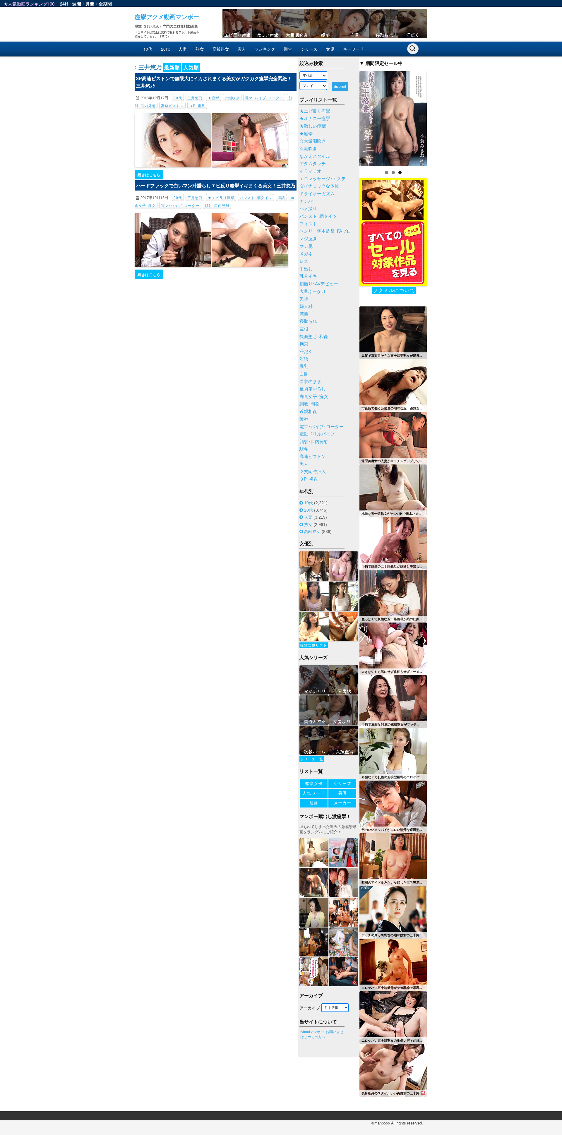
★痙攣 (213, 97)
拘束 (303, 344)
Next (437, 117)
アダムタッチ (312, 163)
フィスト (308, 224)
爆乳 (303, 366)
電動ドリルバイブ (317, 434)
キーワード (353, 49)
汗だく (306, 351)
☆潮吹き (232, 97)
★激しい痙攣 (312, 126)
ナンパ (306, 201)
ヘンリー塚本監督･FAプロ (325, 231)
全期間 (105, 4)
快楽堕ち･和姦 (313, 336)
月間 (89, 4)
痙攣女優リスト (313, 645)
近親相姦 (308, 411)
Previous (349, 117)
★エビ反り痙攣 (221, 197)
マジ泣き (308, 238)
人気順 (191, 67)
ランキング (265, 49)
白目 (303, 374)
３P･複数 (197, 105)
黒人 (303, 464)
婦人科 (306, 306)
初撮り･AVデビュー (318, 284)
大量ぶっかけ (312, 291)
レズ (303, 261)
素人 (242, 49)
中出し (306, 269)
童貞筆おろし (312, 389)
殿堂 (288, 49)
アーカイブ (309, 1008)
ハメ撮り (308, 208)
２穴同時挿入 (312, 471)
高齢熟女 (221, 49)
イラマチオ (310, 171)
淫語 (281, 197)
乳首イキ (308, 276)
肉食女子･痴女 (313, 396)
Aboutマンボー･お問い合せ (322, 1032)
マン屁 (306, 246)
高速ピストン (172, 105)
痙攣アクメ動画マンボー (167, 16)
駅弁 (303, 449)
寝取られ (308, 321)
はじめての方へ (313, 1037)
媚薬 (303, 314)
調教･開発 (309, 404)
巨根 (303, 329)
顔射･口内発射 (217, 205)
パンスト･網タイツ (256, 197)
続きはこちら (149, 174)
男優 (342, 793)
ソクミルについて (394, 290)
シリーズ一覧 (311, 759)
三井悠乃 (195, 97)
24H (64, 4)
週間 (76, 4)
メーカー (342, 802)
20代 (165, 49)
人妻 (183, 49)
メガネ (306, 253)
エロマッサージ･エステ (322, 178)
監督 (313, 802)
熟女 (200, 49)
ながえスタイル (314, 156)
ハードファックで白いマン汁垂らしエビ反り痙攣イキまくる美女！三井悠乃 (215, 185)
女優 (330, 49)
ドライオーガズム (317, 193)
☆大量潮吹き (312, 141)
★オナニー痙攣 (314, 118)
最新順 (172, 67)
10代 (147, 49)
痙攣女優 (314, 783)
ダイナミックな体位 (319, 186)
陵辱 (303, 419)
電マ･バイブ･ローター (264, 97)
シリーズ (309, 49)
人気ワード (314, 793)
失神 (303, 298)
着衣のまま (310, 381)
